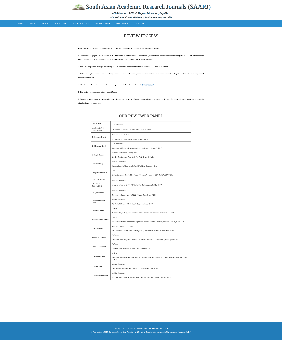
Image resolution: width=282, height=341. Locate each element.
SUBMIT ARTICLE (122, 23)
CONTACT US (139, 23)
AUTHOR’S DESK (60, 23)
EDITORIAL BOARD (102, 23)
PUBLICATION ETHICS (81, 23)
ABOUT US (32, 23)
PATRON (45, 23)
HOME (20, 23)
